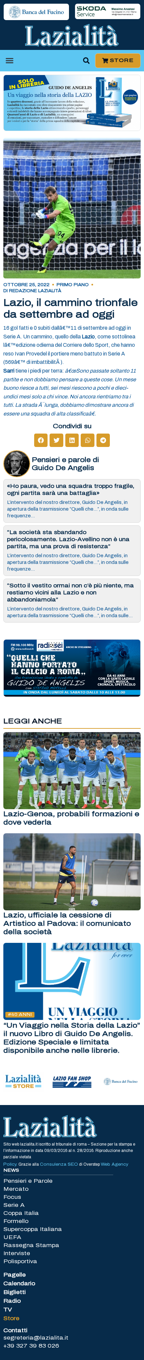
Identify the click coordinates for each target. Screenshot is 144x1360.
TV (7, 1309)
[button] (9, 60)
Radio (12, 1301)
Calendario (19, 1283)
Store (11, 1318)
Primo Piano (73, 284)
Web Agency (114, 1164)
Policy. (10, 1164)
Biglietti (14, 1292)
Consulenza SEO (59, 1164)
